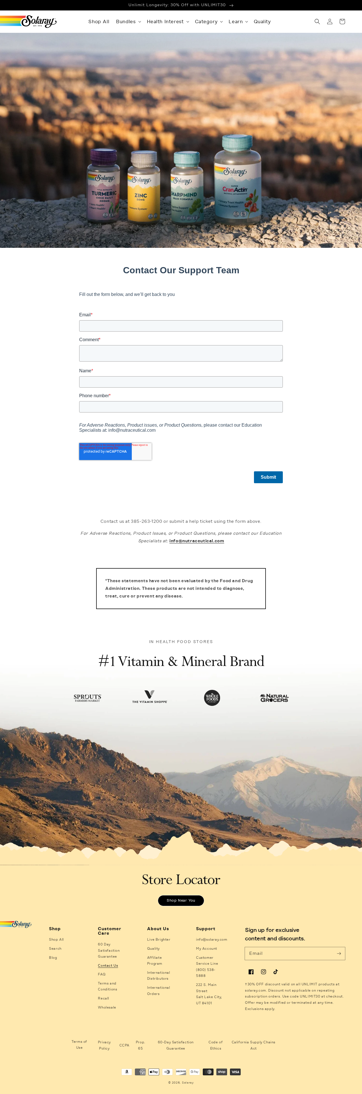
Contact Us (108, 966)
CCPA (124, 1045)
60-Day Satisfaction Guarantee (176, 1045)
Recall (103, 998)
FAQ (101, 974)
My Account (206, 949)
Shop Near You (181, 900)
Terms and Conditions (107, 986)
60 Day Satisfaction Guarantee (109, 950)
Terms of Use (79, 1045)
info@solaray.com (211, 940)
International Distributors (158, 976)
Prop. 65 (140, 1045)
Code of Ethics (215, 1045)
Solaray (188, 1082)
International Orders (158, 991)
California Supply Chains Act (253, 1045)
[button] (128, 21)
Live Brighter (159, 940)
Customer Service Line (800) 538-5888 (207, 967)
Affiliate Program (154, 961)
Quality (153, 949)
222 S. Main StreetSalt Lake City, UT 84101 (209, 994)
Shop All (56, 940)
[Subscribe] (339, 953)
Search (55, 949)
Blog (53, 958)
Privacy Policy (104, 1045)
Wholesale (107, 1007)
